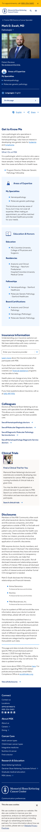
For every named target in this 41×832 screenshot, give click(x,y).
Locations (6, 703)
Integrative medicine (10, 747)
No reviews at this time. (11, 65)
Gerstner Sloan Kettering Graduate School (19, 768)
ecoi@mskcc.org (26, 674)
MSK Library (7, 775)
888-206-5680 (27, 3)
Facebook (5, 712)
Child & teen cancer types (12, 744)
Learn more (6, 358)
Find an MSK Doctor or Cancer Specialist (18, 20)
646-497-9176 (9, 394)
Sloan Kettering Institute (11, 765)
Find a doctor (7, 755)
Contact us (6, 700)
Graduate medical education (13, 772)
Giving (4, 730)
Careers (5, 727)
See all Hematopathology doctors (16, 422)
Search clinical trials (11, 502)
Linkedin (14, 712)
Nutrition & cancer (9, 751)
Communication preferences (13, 798)
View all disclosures (10, 682)
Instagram (2, 712)
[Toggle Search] (30, 11)
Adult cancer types (9, 740)
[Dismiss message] (38, 3)
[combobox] (20, 352)
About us (5, 723)
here (34, 666)
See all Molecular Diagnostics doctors (17, 427)
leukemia (32, 142)
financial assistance (20, 371)
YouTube (11, 712)
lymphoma (9, 145)
